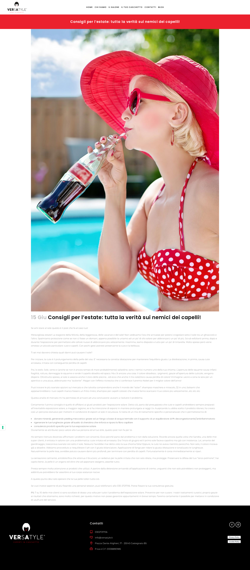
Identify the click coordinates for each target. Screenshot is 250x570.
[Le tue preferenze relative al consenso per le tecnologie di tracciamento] (2, 427)
